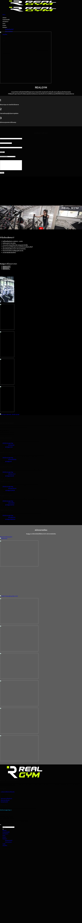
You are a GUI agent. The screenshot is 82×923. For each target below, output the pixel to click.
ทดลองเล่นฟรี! (6, 832)
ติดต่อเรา (5, 839)
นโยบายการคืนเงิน (5, 800)
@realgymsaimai (9, 505)
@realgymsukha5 (10, 490)
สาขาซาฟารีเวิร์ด (12, 459)
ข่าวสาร (4, 837)
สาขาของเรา (5, 834)
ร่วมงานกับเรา (8, 842)
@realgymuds (9, 447)
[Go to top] (0, 824)
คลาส (4, 835)
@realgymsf (8, 461)
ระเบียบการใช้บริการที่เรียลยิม (8, 792)
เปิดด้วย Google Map (8, 443)
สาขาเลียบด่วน (11, 517)
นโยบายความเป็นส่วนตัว (6, 798)
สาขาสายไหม (11, 503)
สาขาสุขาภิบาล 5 (12, 488)
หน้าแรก (4, 830)
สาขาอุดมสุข (11, 445)
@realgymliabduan (10, 519)
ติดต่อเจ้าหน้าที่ (4, 802)
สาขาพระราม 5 (11, 474)
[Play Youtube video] (41, 229)
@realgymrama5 (9, 476)
